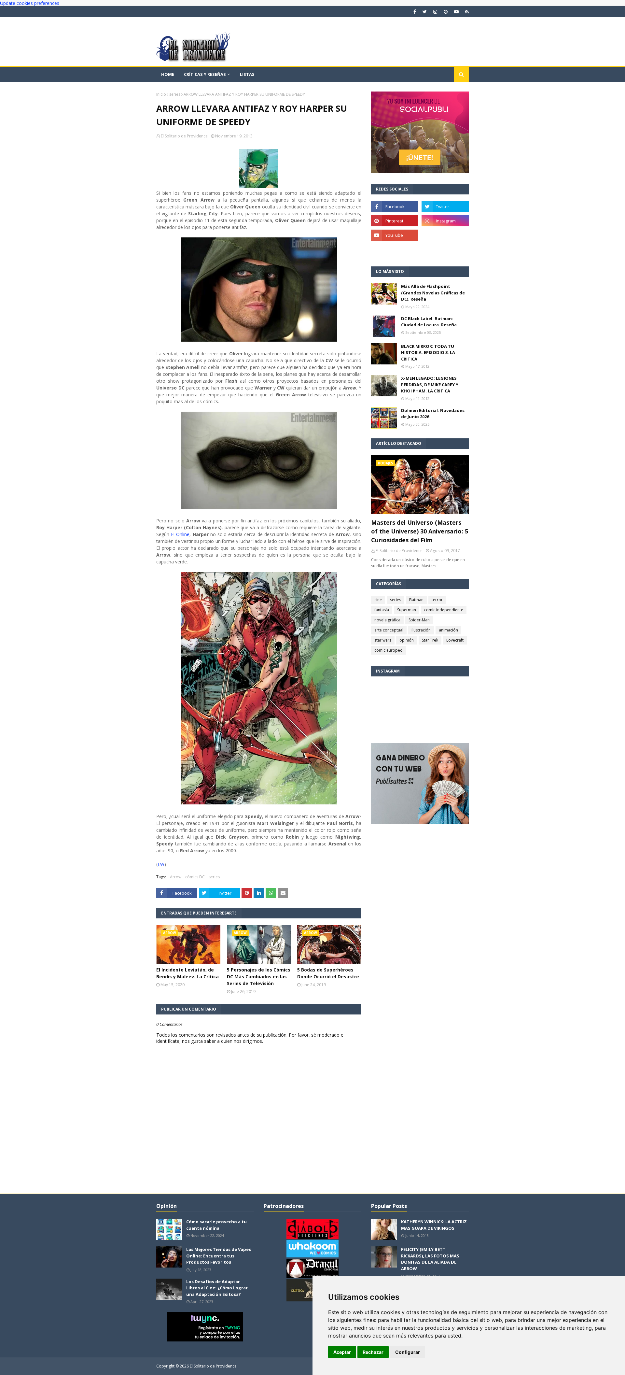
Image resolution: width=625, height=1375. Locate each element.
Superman (406, 610)
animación (448, 630)
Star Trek (430, 640)
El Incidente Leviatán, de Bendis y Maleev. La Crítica (187, 973)
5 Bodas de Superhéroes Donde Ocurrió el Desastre (328, 973)
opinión (406, 640)
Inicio (161, 94)
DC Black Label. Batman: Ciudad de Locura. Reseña (429, 322)
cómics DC (195, 877)
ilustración (421, 630)
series (174, 94)
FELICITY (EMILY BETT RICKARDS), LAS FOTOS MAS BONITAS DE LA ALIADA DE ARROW (430, 1258)
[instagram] (435, 11)
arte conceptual (388, 630)
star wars (382, 640)
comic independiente (443, 610)
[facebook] (415, 11)
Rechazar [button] (373, 1352)
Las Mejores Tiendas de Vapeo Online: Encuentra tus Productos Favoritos (219, 1255)
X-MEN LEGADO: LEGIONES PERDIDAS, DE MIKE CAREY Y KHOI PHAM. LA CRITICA (429, 384)
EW (161, 864)
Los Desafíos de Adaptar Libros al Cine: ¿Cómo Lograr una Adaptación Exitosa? (217, 1288)
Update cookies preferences (29, 3)
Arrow (175, 877)
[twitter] (424, 11)
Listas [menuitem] (247, 74)
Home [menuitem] (167, 74)
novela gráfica (387, 620)
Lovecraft (455, 640)
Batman (416, 599)
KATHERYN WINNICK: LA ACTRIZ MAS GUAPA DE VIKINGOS (434, 1225)
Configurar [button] (407, 1352)
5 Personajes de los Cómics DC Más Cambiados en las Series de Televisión (258, 976)
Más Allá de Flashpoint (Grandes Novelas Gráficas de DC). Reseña (433, 292)
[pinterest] (445, 11)
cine (378, 599)
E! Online (180, 534)
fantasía (381, 610)
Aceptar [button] (342, 1352)
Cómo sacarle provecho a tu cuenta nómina (216, 1225)
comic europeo (388, 650)
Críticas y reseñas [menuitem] (205, 74)
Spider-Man (419, 620)
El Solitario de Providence (184, 136)
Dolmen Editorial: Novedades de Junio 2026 (433, 413)
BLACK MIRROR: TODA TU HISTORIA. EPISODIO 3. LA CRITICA (428, 352)
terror (437, 599)
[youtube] (456, 11)
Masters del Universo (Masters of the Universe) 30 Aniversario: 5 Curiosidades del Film (419, 531)
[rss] (466, 11)
